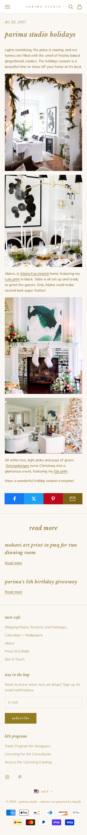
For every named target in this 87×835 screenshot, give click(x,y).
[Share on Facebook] (14, 498)
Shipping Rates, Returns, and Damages (36, 627)
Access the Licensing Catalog (28, 762)
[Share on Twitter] (33, 498)
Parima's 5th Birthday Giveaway (41, 582)
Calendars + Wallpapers (24, 635)
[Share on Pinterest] (53, 498)
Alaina (25, 273)
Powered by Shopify (68, 801)
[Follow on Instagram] (7, 777)
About (9, 643)
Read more (13, 563)
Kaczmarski (40, 273)
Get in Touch (15, 659)
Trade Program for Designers (28, 746)
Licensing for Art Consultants (28, 754)
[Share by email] (72, 498)
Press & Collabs (17, 651)
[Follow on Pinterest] (19, 777)
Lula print (12, 279)
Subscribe (20, 718)
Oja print (60, 471)
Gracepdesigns (17, 465)
